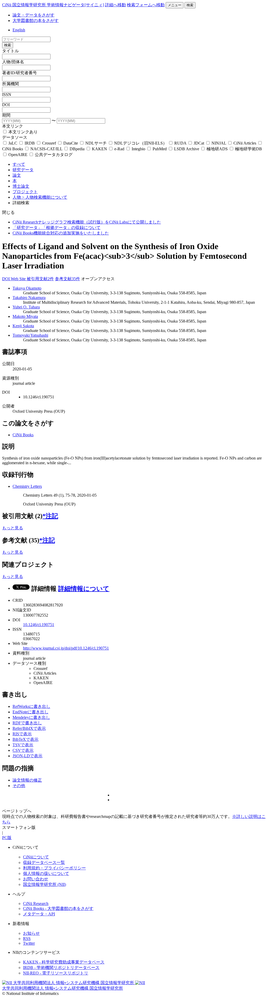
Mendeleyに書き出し (31, 717)
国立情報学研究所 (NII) (44, 884)
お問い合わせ (35, 879)
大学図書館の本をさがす (36, 20)
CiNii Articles (244, 143)
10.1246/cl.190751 (38, 624)
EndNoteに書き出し (30, 712)
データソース (14, 137)
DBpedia (77, 149)
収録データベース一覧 (44, 862)
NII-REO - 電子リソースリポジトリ (55, 973)
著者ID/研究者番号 (19, 73)
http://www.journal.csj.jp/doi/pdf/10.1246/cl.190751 (66, 648)
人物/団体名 (13, 62)
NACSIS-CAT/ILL (46, 149)
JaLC (12, 143)
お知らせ (31, 933)
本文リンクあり (22, 132)
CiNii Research (35, 903)
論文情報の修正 (27, 780)
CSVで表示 (23, 750)
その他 (19, 785)
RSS (27, 938)
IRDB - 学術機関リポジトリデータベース (61, 967)
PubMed (160, 149)
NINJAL (218, 143)
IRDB (30, 143)
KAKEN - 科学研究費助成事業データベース (63, 962)
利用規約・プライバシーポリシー (54, 868)
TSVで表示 (23, 745)
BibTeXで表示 (25, 739)
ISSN (6, 94)
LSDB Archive (186, 149)
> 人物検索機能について (44, 197)
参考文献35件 (67, 279)
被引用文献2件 (40, 279)
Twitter (29, 943)
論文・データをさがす (33, 15)
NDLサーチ (96, 143)
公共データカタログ (53, 154)
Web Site (19, 279)
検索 (190, 5)
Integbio (138, 149)
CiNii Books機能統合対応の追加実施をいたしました (61, 233)
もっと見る (12, 528)
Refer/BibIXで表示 (29, 728)
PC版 (7, 837)
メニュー (174, 5)
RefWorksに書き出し (31, 706)
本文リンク (12, 126)
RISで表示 (22, 734)
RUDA (180, 143)
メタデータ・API (39, 914)
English (19, 30)
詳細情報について (83, 588)
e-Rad (119, 149)
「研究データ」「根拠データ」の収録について (56, 227)
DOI (6, 104)
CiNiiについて (36, 857)
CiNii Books (23, 435)
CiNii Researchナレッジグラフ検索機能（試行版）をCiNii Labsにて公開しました (87, 222)
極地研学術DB (248, 149)
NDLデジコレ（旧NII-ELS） (140, 143)
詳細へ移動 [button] (115, 5)
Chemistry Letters (27, 486)
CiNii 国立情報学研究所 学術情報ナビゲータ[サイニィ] (53, 5)
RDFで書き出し (27, 723)
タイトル (10, 51)
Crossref (49, 143)
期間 (6, 115)
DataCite (70, 143)
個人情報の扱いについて (46, 873)
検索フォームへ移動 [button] (146, 5)
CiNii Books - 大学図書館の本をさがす (58, 908)
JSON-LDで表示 (27, 756)
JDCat (199, 143)
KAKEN (99, 149)
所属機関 (10, 84)
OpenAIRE (18, 154)
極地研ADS (217, 149)
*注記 (50, 516)
